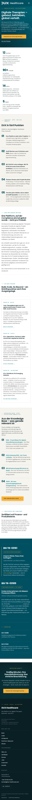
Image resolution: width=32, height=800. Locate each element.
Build (2, 733)
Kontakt (3, 765)
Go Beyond (4, 738)
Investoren (4, 762)
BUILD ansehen (9, 327)
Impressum (4, 797)
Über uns (4, 752)
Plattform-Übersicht (7, 741)
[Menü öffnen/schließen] (29, 3)
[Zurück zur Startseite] (12, 3)
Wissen (3, 744)
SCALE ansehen (9, 363)
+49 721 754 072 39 (7, 780)
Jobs (2, 760)
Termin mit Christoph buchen (16, 691)
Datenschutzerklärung (14, 797)
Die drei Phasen (5, 41)
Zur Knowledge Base (12, 498)
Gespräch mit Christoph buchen (14, 36)
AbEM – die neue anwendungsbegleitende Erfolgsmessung (13, 483)
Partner (3, 757)
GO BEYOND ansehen (10, 399)
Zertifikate (4, 754)
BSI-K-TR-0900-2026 (16, 604)
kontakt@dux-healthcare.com (10, 782)
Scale (3, 736)
